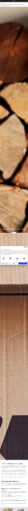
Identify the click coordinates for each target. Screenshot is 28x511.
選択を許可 (14, 263)
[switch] (11, 258)
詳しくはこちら (14, 232)
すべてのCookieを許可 (23, 263)
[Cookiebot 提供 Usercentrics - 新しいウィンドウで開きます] (24, 247)
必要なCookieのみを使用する (5, 263)
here (9, 5)
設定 (25, 261)
